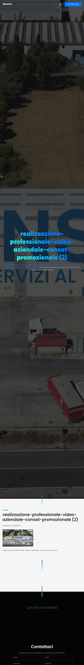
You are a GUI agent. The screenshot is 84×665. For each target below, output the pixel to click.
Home (6, 265)
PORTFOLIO (74, 4)
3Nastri (8, 4)
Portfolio (14, 265)
